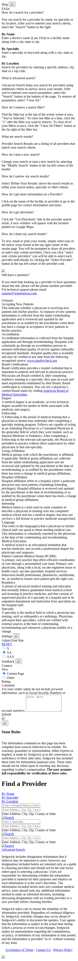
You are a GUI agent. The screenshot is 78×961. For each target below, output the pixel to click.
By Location (10, 801)
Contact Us (43, 950)
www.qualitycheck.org (42, 360)
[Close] (16, 636)
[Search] (8, 834)
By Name (8, 794)
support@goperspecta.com (19, 293)
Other (10, 678)
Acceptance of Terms (19, 950)
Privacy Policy (63, 950)
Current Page (15, 673)
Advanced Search (13, 849)
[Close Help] (12, 4)
